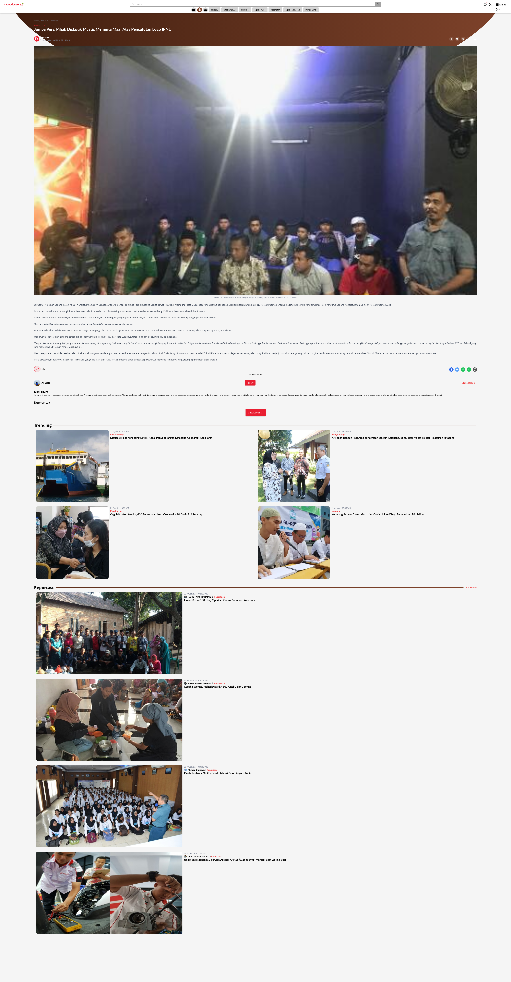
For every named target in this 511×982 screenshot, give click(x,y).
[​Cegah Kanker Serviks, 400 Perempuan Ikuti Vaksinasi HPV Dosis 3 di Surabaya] (72, 542)
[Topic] (205, 9)
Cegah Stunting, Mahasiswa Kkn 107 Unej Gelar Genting (217, 687)
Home (36, 21)
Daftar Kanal (311, 10)
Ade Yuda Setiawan (198, 856)
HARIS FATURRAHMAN (199, 596)
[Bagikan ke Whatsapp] (469, 39)
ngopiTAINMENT (292, 10)
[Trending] (193, 9)
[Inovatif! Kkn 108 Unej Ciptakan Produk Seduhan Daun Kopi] (109, 633)
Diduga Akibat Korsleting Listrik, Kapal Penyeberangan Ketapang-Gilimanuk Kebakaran (161, 438)
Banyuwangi (117, 434)
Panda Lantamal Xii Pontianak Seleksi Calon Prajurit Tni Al (217, 773)
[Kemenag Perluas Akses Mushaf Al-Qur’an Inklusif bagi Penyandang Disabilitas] (294, 542)
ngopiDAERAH (230, 10)
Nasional (245, 10)
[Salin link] (475, 39)
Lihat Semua (471, 587)
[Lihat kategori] (497, 9)
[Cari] (378, 4)
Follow (250, 382)
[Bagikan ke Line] (463, 39)
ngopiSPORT (259, 10)
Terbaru (214, 10)
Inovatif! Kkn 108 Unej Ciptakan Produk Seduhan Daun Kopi (219, 600)
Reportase (54, 21)
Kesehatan (275, 10)
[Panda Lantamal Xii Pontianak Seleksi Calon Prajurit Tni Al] (109, 806)
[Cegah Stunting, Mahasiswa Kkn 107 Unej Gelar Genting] (109, 720)
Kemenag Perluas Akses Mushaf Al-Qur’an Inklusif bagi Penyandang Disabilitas (378, 514)
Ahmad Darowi (196, 769)
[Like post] (37, 369)
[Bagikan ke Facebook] (451, 39)
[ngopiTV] (485, 4)
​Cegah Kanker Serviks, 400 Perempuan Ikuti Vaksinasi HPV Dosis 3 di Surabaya (156, 514)
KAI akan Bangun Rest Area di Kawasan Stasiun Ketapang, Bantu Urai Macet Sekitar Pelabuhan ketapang (393, 438)
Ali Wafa (46, 382)
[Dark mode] (491, 4)
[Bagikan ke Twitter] (457, 39)
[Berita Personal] (199, 9)
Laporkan (470, 382)
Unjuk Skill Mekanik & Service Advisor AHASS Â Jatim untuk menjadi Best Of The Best (235, 860)
